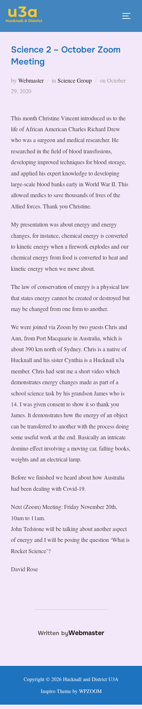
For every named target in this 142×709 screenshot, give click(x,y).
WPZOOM (90, 691)
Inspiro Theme (56, 691)
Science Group (75, 80)
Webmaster (31, 80)
